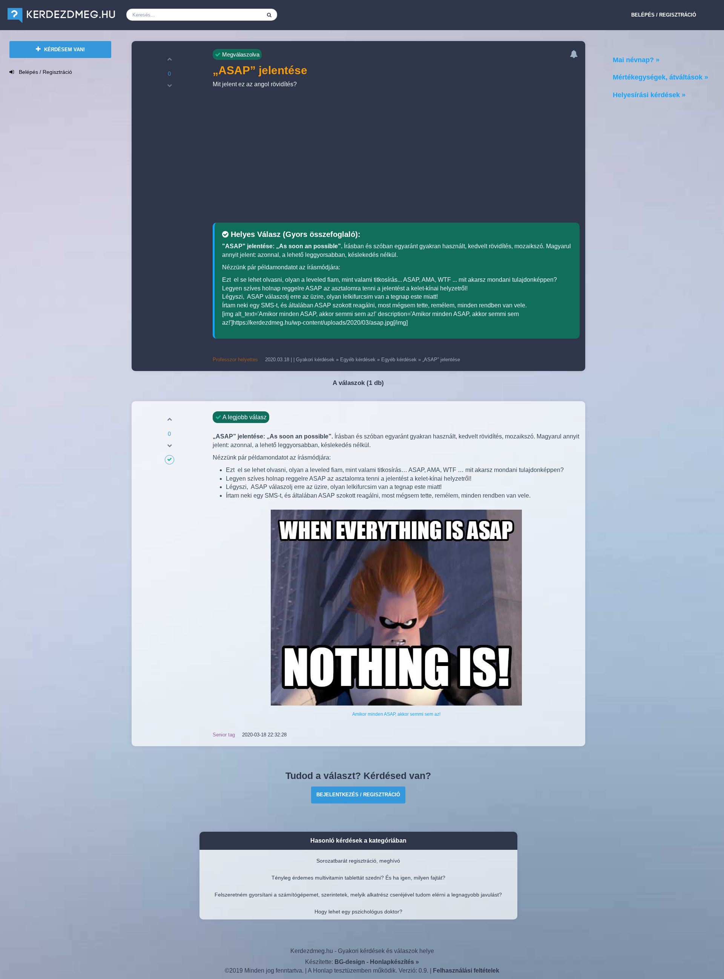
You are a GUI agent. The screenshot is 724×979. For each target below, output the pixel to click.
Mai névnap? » (636, 60)
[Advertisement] (396, 156)
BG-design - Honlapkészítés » (376, 962)
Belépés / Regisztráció (663, 15)
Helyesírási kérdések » (649, 95)
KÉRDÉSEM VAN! (64, 49)
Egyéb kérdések (358, 359)
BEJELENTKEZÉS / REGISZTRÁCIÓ (358, 794)
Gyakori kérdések (315, 359)
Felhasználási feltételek (466, 970)
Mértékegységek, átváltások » (660, 77)
